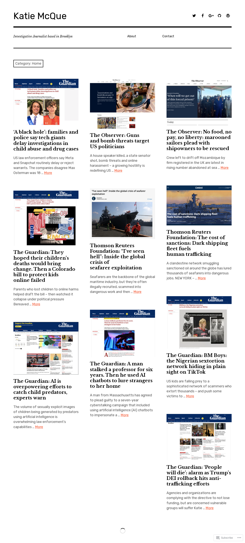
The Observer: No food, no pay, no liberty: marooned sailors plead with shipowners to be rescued (199, 140)
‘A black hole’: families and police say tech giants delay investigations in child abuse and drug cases (45, 140)
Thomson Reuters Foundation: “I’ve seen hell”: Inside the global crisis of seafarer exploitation (117, 257)
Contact (168, 36)
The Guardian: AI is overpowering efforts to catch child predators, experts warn (42, 389)
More (48, 173)
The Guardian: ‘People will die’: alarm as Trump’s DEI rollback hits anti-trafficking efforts (199, 475)
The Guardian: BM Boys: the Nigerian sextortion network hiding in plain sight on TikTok (197, 364)
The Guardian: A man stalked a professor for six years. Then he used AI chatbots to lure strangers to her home (121, 375)
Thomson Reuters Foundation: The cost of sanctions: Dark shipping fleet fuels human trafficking (197, 243)
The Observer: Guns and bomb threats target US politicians (119, 140)
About (131, 36)
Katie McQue (40, 16)
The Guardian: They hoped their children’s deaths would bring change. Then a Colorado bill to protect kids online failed (44, 266)
